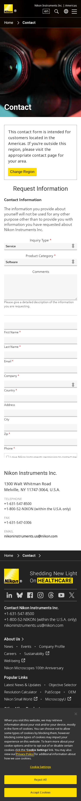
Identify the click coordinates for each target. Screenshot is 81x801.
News (8, 646)
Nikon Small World (18, 699)
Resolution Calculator (20, 692)
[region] (40, 754)
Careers (10, 653)
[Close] (76, 714)
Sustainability (34, 653)
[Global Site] (65, 11)
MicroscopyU (55, 699)
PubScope (52, 692)
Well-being (12, 660)
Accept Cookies (40, 792)
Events (26, 646)
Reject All (40, 779)
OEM (72, 692)
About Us (12, 639)
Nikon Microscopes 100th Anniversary (34, 668)
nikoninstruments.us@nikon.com (30, 536)
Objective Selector (63, 684)
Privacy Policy (25, 754)
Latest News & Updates (22, 684)
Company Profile (52, 646)
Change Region (22, 172)
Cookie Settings (40, 767)
